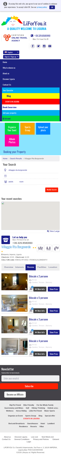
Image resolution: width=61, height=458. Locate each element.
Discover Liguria (9, 78)
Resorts (33, 427)
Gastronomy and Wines (13, 408)
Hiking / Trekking (38, 408)
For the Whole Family (45, 405)
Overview (8, 267)
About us (6, 73)
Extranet (7, 118)
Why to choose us (9, 67)
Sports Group (27, 128)
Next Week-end (48, 437)
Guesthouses (32, 424)
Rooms (30, 267)
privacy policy (42, 7)
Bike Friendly (28, 405)
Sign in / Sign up (10, 56)
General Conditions (21, 439)
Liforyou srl (26, 452)
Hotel (43, 424)
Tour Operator (8, 90)
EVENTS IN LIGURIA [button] (12, 101)
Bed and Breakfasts (17, 424)
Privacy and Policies (41, 439)
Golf (27, 408)
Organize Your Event (12, 128)
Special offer (50, 416)
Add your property (9, 112)
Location (53, 267)
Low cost (34, 437)
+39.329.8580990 (42, 35)
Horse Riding (21, 411)
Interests (19, 267)
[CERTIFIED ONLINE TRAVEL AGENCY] (7, 37)
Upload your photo (43, 128)
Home (5, 62)
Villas (41, 427)
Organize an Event (15, 416)
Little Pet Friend (35, 411)
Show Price (54, 289)
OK (52, 7)
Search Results (16, 159)
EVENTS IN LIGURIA (31, 419)
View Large (54, 231)
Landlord (50, 424)
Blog (40, 416)
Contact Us (7, 84)
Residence (23, 427)
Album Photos (12, 140)
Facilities (41, 267)
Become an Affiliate (15, 394)
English (10, 52)
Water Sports (49, 411)
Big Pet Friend (15, 405)
